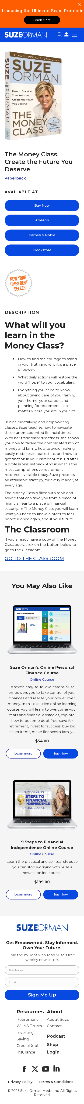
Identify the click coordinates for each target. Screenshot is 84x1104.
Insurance (26, 1052)
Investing (25, 1032)
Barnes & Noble (42, 235)
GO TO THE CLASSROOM (34, 558)
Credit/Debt (28, 1045)
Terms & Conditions (55, 1082)
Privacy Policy (20, 1082)
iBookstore (42, 250)
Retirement (27, 1019)
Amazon (42, 220)
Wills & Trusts (29, 1026)
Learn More (42, 20)
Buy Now (42, 205)
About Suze (58, 1019)
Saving (23, 1039)
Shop (52, 1044)
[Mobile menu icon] (74, 34)
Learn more (23, 753)
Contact (54, 1026)
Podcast (56, 1036)
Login (53, 1052)
